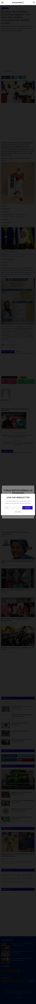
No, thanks (18, 511)
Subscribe (27, 508)
